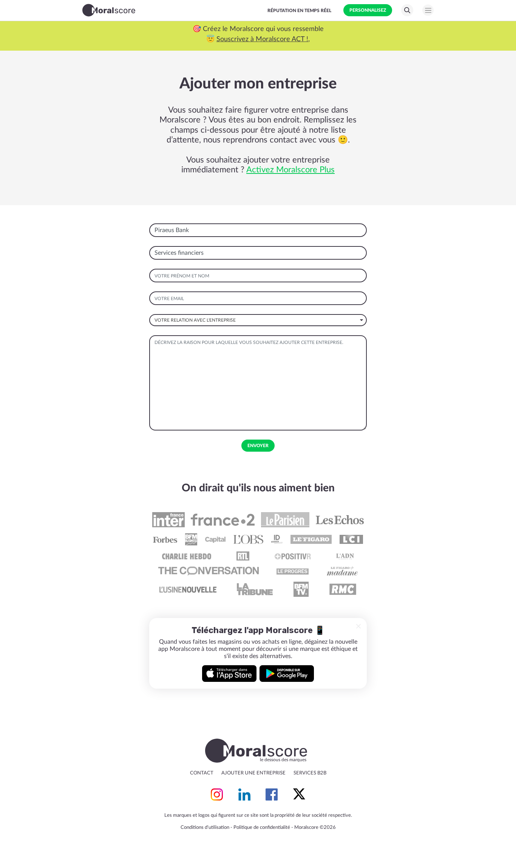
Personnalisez (367, 10)
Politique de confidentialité (261, 827)
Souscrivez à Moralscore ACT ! (116, 39)
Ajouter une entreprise (253, 773)
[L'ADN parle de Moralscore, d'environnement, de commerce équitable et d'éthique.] (345, 556)
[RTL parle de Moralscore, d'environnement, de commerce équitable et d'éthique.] (242, 556)
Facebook (272, 794)
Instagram (217, 794)
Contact (201, 773)
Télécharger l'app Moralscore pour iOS (229, 673)
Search (407, 10)
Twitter (299, 794)
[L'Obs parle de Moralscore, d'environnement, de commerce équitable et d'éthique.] (248, 539)
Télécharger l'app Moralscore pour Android (287, 673)
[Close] (358, 626)
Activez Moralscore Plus (290, 170)
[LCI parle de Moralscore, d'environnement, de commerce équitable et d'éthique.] (351, 539)
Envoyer (258, 445)
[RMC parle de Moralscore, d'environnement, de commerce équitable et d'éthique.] (342, 589)
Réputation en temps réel (299, 10)
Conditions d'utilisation (205, 827)
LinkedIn (244, 794)
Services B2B (310, 773)
